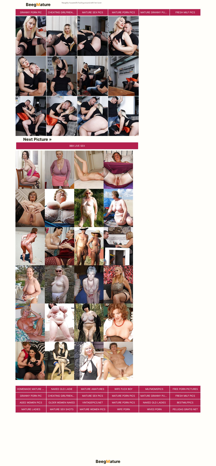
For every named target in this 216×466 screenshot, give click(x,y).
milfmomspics (154, 389)
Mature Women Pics (92, 409)
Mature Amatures (92, 389)
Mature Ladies (30, 409)
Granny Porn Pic (31, 12)
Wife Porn (123, 409)
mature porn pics (123, 12)
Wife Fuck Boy (123, 389)
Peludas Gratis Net (185, 409)
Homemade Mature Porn (31, 389)
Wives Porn (154, 409)
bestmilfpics (185, 402)
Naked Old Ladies (154, 402)
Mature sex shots (61, 409)
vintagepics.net (92, 402)
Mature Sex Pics (92, 12)
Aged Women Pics (31, 402)
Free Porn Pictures (185, 389)
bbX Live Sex (77, 145)
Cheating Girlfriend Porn (62, 12)
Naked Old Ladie (61, 389)
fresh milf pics (185, 12)
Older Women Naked (61, 402)
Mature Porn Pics (123, 402)
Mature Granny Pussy (154, 12)
